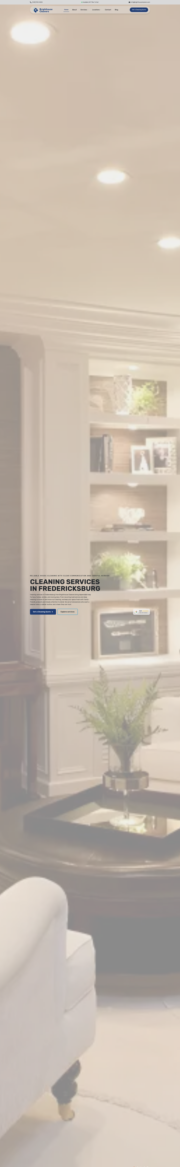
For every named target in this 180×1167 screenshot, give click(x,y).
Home (66, 10)
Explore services (68, 612)
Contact (108, 10)
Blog (116, 10)
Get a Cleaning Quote (139, 10)
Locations (96, 10)
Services (84, 10)
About (74, 10)
